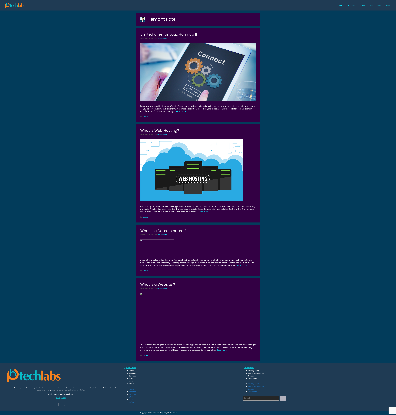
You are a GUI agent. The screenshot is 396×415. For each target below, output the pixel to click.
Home (341, 5)
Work (371, 5)
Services (362, 5)
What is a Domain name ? (163, 230)
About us (351, 5)
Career (251, 376)
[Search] (283, 398)
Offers (387, 5)
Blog (379, 5)
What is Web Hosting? (159, 130)
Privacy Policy (253, 370)
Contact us (252, 378)
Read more (181, 111)
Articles (145, 117)
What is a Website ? (157, 284)
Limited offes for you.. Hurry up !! (168, 34)
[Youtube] (64, 404)
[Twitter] (58, 404)
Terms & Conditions (256, 373)
